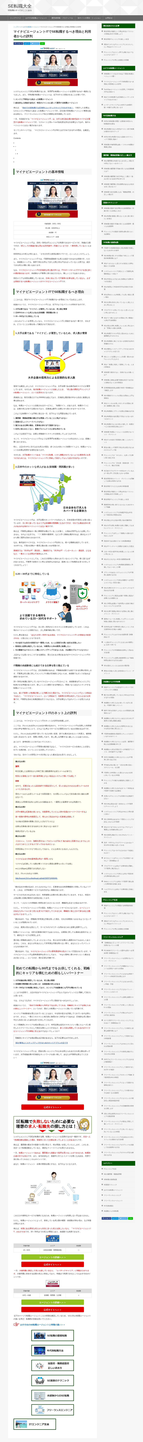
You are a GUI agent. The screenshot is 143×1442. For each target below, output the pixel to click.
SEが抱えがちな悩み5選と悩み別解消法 (118, 520)
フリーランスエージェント (113, 1200)
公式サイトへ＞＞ (53, 1107)
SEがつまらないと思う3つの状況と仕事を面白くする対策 (118, 265)
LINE (42, 43)
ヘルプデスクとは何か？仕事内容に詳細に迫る (119, 890)
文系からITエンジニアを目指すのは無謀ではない (119, 797)
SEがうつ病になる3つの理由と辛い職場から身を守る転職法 (118, 319)
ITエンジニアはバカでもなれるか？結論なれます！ (119, 852)
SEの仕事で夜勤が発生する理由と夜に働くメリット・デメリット (119, 612)
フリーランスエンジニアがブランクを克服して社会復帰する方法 (119, 1146)
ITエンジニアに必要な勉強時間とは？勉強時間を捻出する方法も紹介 (119, 659)
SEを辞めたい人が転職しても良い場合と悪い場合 (119, 296)
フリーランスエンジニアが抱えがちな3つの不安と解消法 (118, 1014)
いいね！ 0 (19, 43)
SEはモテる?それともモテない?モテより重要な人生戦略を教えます (118, 828)
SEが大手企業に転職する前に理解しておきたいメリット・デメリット (119, 527)
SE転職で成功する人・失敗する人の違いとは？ (119, 373)
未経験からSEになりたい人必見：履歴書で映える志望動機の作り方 (119, 743)
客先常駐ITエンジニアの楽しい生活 (116, 39)
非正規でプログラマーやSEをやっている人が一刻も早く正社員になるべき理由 (119, 472)
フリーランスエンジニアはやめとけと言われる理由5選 (119, 1045)
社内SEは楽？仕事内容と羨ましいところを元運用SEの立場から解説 (119, 628)
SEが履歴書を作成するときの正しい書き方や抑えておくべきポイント (119, 162)
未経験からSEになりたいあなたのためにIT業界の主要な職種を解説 (119, 719)
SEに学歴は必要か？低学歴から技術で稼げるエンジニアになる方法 (119, 605)
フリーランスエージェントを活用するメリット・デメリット (119, 959)
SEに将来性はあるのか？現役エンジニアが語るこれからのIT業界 (119, 820)
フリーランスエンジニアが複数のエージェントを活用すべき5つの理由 (119, 967)
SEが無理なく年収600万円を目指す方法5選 (118, 288)
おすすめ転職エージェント (113, 1190)
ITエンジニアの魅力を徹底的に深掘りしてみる (119, 782)
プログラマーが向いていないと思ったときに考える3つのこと (119, 311)
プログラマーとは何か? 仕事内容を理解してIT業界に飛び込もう (118, 867)
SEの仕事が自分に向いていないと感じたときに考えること (119, 303)
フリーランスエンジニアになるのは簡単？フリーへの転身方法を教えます (119, 975)
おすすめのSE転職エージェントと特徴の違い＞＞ (42, 1325)
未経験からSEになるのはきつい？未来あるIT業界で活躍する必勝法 (119, 789)
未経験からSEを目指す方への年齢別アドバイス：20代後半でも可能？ (119, 750)
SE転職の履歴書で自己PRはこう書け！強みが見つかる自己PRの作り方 (118, 178)
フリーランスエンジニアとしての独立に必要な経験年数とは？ (119, 1029)
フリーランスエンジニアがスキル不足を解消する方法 (119, 1154)
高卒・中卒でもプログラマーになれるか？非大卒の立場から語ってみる (119, 844)
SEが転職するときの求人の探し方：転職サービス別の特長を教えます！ (119, 425)
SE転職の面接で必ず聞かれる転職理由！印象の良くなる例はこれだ (119, 209)
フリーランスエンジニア (112, 1195)
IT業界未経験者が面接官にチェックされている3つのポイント (119, 735)
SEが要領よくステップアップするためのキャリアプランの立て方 (41, 1043)
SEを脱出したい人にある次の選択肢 (116, 665)
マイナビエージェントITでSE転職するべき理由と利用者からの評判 (119, 83)
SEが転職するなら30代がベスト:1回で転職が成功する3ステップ (119, 130)
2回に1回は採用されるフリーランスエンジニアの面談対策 (119, 1115)
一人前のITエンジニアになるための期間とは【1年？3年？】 (119, 643)
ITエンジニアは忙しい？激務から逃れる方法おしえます (119, 534)
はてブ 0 (27, 43)
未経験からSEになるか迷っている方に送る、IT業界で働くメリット (118, 704)
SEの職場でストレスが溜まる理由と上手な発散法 (119, 397)
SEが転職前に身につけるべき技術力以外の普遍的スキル (119, 342)
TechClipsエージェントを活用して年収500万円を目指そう (119, 90)
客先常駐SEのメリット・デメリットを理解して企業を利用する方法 (119, 480)
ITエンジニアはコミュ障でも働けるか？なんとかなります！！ (119, 53)
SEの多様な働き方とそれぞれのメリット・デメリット (119, 836)
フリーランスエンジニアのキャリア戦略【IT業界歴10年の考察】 (119, 1076)
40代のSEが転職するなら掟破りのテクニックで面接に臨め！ (118, 138)
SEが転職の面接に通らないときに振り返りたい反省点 (119, 217)
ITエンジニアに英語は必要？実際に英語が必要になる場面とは (119, 597)
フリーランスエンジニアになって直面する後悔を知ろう (119, 1084)
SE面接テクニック (110, 1185)
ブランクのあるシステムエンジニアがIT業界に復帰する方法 (119, 574)
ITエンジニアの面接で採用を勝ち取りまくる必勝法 (119, 233)
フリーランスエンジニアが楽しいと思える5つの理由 (119, 1006)
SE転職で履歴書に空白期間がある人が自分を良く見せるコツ (119, 185)
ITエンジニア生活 (110, 1169)
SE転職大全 (20, 6)
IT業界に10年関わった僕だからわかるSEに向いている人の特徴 (118, 774)
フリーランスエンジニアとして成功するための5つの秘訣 (119, 1068)
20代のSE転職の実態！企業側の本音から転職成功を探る (118, 122)
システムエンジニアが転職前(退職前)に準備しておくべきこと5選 (118, 566)
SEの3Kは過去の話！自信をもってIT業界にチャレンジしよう (118, 805)
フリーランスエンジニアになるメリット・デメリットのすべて (119, 990)
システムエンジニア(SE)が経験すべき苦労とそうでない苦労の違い (119, 581)
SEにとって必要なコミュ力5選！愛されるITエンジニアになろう (119, 358)
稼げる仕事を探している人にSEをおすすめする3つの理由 (119, 696)
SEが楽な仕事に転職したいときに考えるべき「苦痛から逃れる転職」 (119, 327)
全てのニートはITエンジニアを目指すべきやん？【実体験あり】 (119, 859)
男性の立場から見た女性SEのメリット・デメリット (119, 672)
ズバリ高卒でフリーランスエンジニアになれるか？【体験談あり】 (119, 1022)
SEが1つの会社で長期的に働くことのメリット (118, 441)
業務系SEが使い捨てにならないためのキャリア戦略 (119, 506)
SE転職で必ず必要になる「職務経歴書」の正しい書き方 (119, 193)
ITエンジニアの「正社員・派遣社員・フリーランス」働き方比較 (119, 464)
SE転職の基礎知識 (110, 1179)
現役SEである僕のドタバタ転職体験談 (117, 541)
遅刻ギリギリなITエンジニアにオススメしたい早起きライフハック (119, 46)
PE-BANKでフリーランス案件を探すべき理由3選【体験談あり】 (119, 952)
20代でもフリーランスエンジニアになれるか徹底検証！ (119, 1060)
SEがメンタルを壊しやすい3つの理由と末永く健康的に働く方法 (118, 404)
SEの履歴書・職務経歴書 (113, 1174)
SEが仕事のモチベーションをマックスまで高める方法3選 (119, 589)
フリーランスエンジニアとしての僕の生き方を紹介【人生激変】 (119, 1092)
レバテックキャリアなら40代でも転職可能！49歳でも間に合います (118, 106)
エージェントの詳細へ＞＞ (52, 1257)
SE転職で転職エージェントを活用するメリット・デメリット (119, 433)
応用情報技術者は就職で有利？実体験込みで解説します (119, 389)
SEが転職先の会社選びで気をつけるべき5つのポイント (118, 417)
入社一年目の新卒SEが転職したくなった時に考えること (119, 553)
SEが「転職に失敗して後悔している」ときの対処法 (119, 366)
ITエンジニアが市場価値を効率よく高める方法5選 (119, 651)
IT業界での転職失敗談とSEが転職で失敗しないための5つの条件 (119, 249)
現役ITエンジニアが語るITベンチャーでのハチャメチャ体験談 (118, 688)
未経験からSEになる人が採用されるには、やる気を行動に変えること (119, 727)
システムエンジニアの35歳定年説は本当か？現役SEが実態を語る (118, 514)
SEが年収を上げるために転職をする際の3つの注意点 (118, 280)
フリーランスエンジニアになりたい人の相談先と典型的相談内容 (119, 1099)
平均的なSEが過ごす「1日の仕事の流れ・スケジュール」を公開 (118, 766)
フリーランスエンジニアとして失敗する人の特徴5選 (119, 1037)
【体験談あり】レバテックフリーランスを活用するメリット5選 (119, 944)
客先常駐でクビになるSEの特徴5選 (116, 486)
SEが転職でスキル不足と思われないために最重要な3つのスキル (119, 335)
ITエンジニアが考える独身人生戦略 (116, 60)
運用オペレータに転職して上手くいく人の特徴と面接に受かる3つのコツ (119, 620)
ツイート (35, 43)
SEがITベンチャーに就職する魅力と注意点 (119, 546)
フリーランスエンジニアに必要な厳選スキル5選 (119, 998)
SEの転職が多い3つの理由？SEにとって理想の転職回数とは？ (119, 257)
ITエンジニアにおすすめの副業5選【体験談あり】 (118, 636)
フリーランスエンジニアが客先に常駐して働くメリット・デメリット (119, 1123)
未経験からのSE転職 (111, 1211)
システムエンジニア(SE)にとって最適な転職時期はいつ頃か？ (119, 272)
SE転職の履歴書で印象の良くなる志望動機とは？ (119, 170)
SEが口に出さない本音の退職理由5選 (117, 559)
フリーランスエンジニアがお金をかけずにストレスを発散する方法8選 (119, 1138)
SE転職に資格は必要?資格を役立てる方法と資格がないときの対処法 (118, 381)
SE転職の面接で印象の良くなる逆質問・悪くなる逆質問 (119, 225)
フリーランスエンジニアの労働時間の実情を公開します (119, 1107)
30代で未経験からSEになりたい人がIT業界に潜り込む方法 (118, 758)
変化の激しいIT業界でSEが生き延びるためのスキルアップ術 (119, 449)
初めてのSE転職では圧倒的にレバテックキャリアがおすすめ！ (47, 108)
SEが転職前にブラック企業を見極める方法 (119, 411)
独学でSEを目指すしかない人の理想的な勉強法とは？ (119, 712)
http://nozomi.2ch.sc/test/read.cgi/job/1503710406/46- (36, 878)
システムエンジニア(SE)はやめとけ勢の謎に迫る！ (119, 813)
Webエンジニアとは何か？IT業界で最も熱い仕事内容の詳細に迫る (119, 883)
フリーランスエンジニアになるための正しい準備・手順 (119, 983)
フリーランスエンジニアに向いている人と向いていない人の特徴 (119, 1130)
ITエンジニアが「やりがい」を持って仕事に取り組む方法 (119, 456)
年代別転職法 (108, 1206)
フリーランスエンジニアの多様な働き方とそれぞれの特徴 (119, 1053)
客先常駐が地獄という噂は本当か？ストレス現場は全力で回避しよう (119, 32)
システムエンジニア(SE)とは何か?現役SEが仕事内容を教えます (118, 875)
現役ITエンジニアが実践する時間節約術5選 (118, 907)
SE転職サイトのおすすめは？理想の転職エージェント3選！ (119, 75)
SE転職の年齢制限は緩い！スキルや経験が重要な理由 (119, 146)
